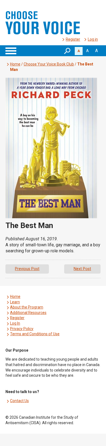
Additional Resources (28, 312)
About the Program (26, 307)
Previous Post (27, 269)
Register (73, 39)
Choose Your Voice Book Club (49, 64)
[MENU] (11, 50)
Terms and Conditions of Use (35, 334)
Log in (93, 39)
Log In (15, 323)
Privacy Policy (21, 329)
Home (15, 64)
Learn (15, 302)
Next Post (82, 269)
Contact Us (19, 401)
